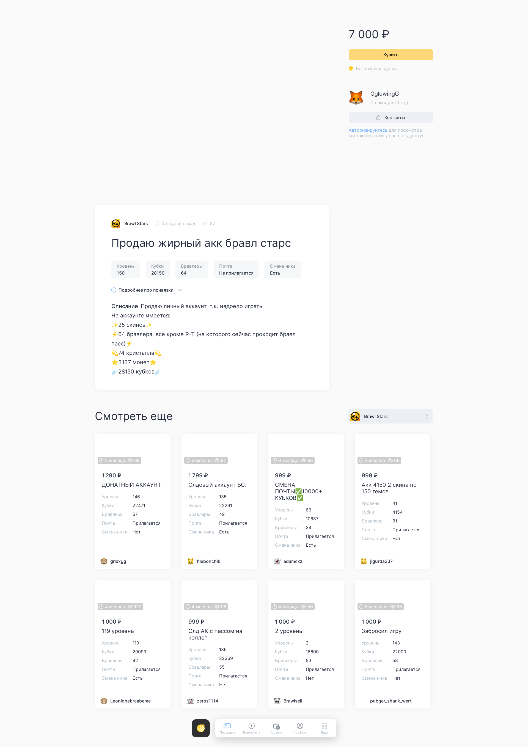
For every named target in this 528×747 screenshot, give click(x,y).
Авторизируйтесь (368, 130)
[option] (118, 176)
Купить (390, 54)
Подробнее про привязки (146, 290)
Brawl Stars (136, 223)
